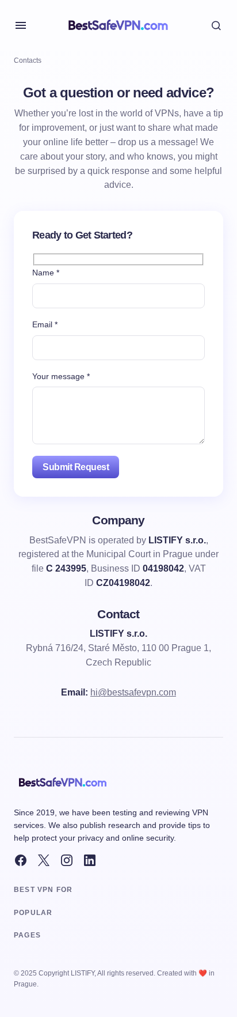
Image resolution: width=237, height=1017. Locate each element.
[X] (43, 860)
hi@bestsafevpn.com (133, 692)
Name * (45, 272)
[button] (21, 25)
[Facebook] (20, 860)
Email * (45, 324)
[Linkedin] (89, 860)
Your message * (61, 376)
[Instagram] (66, 860)
